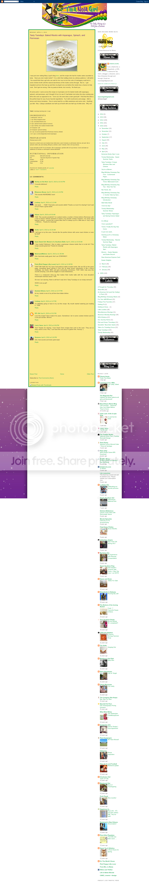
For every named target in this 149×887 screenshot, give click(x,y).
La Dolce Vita (104, 485)
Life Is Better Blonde (107, 872)
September (105, 137)
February (105, 266)
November (105, 131)
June (103, 146)
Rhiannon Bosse (40, 192)
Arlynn (37, 214)
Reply (36, 186)
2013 (102, 117)
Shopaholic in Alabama (108, 592)
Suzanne (38, 337)
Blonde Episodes (106, 519)
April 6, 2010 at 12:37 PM (54, 291)
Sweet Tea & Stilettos (107, 848)
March (104, 264)
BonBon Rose (105, 459)
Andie (37, 230)
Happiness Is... (105, 809)
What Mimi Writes (106, 712)
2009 (102, 273)
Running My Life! (113, 593)
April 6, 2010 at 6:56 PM (51, 325)
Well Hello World (106, 203)
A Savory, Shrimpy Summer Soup (113, 636)
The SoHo (103, 645)
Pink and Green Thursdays (106, 322)
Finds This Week (105, 378)
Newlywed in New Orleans (109, 822)
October (104, 134)
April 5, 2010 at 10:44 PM (57, 182)
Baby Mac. (111, 660)
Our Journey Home (104, 320)
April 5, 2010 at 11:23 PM (55, 192)
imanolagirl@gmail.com (106, 97)
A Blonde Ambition (106, 632)
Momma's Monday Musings (106, 314)
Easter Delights (106, 260)
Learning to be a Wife (107, 383)
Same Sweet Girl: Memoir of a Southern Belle (50, 242)
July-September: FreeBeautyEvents (113, 715)
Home (62, 374)
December (105, 128)
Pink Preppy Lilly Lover (108, 864)
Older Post (90, 374)
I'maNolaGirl (114, 63)
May (103, 148)
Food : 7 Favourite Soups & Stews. (113, 610)
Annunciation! (112, 824)
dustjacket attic (105, 725)
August (104, 140)
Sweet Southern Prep (107, 566)
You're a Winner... (107, 169)
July (103, 143)
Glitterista (103, 751)
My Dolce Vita (104, 553)
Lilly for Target (112, 673)
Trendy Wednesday (104, 332)
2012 (102, 120)
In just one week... (107, 232)
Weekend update (113, 765)
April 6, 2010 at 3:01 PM (48, 313)
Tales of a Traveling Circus (106, 327)
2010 (102, 126)
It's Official (104, 221)
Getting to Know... (103, 307)
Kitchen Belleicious (106, 511)
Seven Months (112, 528)
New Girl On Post (106, 704)
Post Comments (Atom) (46, 378)
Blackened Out (105, 783)
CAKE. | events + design (108, 875)
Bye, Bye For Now (105, 699)
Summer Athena (40, 291)
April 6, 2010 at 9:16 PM (49, 337)
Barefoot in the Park (107, 658)
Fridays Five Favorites (105, 302)
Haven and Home (106, 579)
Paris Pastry (104, 442)
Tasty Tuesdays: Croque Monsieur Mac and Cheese (109, 164)
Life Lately (111, 686)
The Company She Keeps (108, 697)
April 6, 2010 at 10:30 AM (74, 242)
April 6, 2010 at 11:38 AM (56, 254)
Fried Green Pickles (106, 527)
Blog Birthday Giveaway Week (107, 297)
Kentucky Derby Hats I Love (110, 154)
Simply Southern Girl (107, 498)
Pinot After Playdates (107, 835)
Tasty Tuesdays (41, 169)
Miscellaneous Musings (105, 312)
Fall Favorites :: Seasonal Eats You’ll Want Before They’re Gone (108, 407)
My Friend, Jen (106, 190)
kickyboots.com (105, 467)
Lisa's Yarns (39, 325)
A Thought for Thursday (105, 287)
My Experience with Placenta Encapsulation (112, 556)
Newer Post (33, 374)
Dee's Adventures (106, 671)
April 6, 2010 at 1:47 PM (48, 301)
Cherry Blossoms (106, 684)
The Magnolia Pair (106, 395)
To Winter (103, 468)
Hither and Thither (106, 870)
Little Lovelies (102, 309)
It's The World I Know (107, 861)
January (104, 269)
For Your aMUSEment (105, 299)
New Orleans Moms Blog (108, 404)
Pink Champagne (106, 738)
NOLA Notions (102, 317)
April (103, 151)
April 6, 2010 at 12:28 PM (64, 264)
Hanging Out (112, 647)
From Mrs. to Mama (106, 867)
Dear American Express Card (110, 257)
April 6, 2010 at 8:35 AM (47, 214)
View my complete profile (107, 83)
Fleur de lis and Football (108, 764)
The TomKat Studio (106, 434)
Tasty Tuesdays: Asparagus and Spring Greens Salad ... (110, 216)
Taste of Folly (104, 778)
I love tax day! (105, 206)
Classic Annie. (105, 376)
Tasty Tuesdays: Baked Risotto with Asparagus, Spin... (109, 247)
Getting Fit (101, 304)
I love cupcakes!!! (107, 224)
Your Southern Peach (107, 619)
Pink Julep (103, 451)
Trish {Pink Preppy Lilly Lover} (45, 264)
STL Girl (37, 313)
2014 (102, 114)
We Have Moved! (113, 739)
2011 (101, 123)
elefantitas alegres (106, 540)
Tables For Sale (113, 580)
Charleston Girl (105, 777)
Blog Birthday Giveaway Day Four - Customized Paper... (110, 174)
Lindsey (37, 202)
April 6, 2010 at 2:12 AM (48, 202)
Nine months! (112, 798)
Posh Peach (104, 796)
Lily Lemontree (105, 473)
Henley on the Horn (41, 182)
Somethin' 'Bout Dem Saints (107, 325)
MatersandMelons (41, 254)
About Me (101, 289)
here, (57, 75)
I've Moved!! (104, 430)
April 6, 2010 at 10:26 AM (47, 230)
